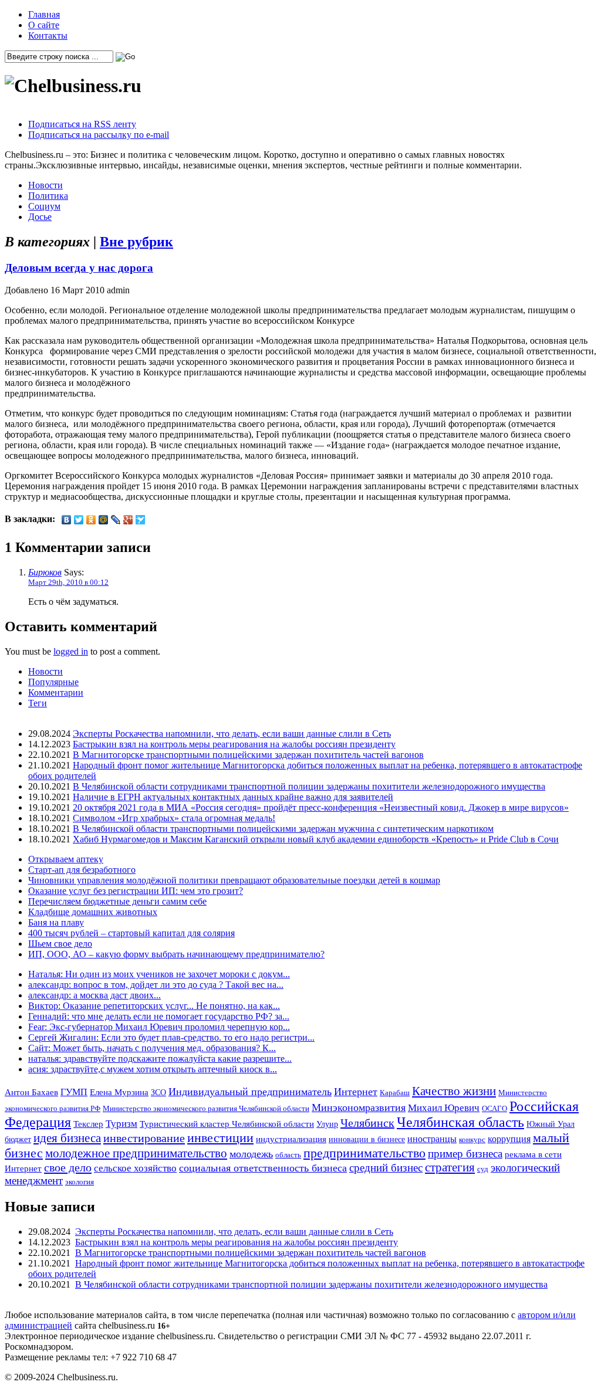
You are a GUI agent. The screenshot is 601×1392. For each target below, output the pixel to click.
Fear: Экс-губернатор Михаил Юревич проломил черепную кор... (159, 1027)
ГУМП (73, 1092)
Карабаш (395, 1092)
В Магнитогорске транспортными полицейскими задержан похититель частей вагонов (248, 755)
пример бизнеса (465, 1153)
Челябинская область (460, 1122)
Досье (40, 217)
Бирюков (45, 572)
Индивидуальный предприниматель (250, 1092)
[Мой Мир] (103, 519)
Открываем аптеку (65, 859)
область (288, 1154)
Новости (45, 185)
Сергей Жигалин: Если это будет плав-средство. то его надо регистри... (171, 1037)
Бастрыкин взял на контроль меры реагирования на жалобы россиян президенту (234, 744)
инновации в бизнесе (367, 1139)
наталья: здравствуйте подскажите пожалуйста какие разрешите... (160, 1059)
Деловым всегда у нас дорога (79, 268)
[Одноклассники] (91, 519)
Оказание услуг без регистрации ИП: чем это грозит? (135, 891)
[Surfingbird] (140, 519)
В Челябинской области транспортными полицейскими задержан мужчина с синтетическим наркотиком (283, 829)
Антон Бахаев (31, 1092)
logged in (70, 651)
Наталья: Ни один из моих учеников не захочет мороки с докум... (159, 974)
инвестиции (220, 1138)
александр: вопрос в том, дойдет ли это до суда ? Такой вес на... (155, 985)
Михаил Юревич (444, 1107)
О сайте (43, 25)
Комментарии (55, 692)
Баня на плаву (56, 922)
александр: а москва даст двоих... (94, 995)
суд (482, 1168)
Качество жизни (454, 1091)
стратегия (450, 1167)
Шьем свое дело (60, 944)
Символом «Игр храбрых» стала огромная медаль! (174, 818)
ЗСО (158, 1092)
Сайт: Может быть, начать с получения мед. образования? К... (152, 1048)
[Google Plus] (128, 519)
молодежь (251, 1154)
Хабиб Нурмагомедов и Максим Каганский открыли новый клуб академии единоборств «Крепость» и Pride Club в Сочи (316, 839)
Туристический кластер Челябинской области (227, 1124)
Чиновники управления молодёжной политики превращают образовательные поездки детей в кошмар (234, 880)
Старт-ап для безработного (82, 870)
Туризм (121, 1123)
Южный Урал (550, 1124)
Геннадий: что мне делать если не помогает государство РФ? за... (158, 1016)
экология (79, 1181)
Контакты (47, 35)
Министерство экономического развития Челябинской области (206, 1108)
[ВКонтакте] (66, 519)
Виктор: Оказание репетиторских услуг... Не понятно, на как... (154, 1006)
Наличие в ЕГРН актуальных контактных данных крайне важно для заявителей (233, 797)
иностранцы (432, 1139)
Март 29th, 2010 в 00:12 (68, 582)
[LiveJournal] (116, 519)
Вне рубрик (136, 241)
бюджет (18, 1139)
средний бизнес (386, 1167)
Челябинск (367, 1122)
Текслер (88, 1124)
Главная (44, 14)
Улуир (327, 1124)
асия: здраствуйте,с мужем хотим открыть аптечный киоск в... (152, 1069)
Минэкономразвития (359, 1107)
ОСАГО (494, 1108)
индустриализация (291, 1139)
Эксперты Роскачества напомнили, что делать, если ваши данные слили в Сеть (232, 734)
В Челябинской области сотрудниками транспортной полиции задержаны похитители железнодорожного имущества (309, 786)
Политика (48, 196)
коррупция (509, 1139)
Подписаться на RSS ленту (82, 124)
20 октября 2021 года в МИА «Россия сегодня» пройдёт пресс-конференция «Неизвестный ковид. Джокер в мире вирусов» (321, 807)
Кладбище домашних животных (92, 912)
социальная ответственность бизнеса (263, 1168)
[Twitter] (79, 519)
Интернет (355, 1092)
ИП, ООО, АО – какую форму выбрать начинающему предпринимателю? (176, 954)
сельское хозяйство (135, 1168)
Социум (44, 206)
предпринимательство (364, 1153)
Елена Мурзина (119, 1092)
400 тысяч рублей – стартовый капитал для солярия (131, 933)
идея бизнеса (67, 1138)
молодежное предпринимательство (136, 1153)
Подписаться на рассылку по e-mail (98, 135)
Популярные (53, 682)
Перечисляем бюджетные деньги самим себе (117, 901)
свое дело (68, 1167)
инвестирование (144, 1138)
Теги (37, 703)
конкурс (472, 1139)
